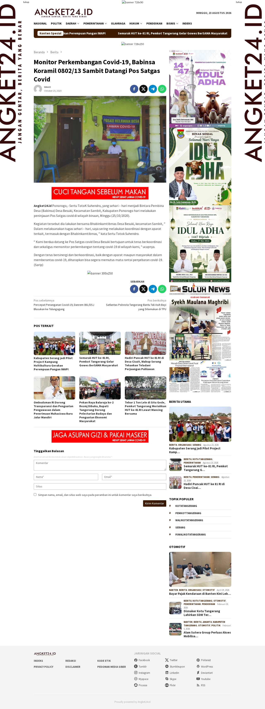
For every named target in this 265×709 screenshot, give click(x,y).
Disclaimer (72, 667)
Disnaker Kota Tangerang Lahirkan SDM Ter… (202, 613)
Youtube (205, 679)
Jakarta (207, 621)
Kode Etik (104, 661)
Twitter (173, 660)
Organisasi (185, 444)
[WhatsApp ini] (162, 89)
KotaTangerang (186, 506)
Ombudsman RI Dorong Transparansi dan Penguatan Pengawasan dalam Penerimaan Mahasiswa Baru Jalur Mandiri (53, 410)
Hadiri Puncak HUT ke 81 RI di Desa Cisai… (204, 486)
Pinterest (206, 660)
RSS (203, 685)
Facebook (144, 660)
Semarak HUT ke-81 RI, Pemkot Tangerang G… (206, 468)
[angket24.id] (66, 13)
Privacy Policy (43, 667)
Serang (197, 444)
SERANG (180, 527)
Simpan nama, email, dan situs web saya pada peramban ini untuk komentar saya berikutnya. (95, 495)
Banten (173, 590)
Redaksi (70, 661)
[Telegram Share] (153, 89)
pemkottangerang (188, 513)
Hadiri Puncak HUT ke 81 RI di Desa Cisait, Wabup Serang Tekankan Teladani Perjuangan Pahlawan (144, 363)
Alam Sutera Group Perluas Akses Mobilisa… (207, 634)
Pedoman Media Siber (111, 667)
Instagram (144, 673)
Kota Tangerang (202, 459)
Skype (173, 679)
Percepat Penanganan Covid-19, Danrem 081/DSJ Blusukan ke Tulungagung (64, 305)
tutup (26, 2)
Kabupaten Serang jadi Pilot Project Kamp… (194, 450)
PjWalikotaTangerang (190, 534)
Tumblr (143, 666)
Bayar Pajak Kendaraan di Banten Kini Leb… (200, 594)
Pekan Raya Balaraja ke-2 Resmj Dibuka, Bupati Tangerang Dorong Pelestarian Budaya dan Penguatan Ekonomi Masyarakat (96, 412)
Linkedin (174, 673)
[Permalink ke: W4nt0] (38, 88)
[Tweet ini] (143, 89)
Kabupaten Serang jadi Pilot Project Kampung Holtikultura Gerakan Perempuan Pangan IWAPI (53, 363)
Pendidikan (208, 604)
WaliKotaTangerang (189, 520)
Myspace (143, 679)
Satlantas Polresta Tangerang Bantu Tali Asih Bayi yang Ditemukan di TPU (136, 305)
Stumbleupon (177, 666)
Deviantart (207, 673)
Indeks (38, 661)
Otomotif (208, 590)
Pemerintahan (192, 462)
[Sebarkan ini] (134, 89)
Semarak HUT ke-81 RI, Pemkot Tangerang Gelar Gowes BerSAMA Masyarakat (135, 33)
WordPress (207, 666)
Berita (173, 444)
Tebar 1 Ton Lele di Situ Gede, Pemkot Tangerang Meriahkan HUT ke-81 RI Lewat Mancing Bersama (145, 408)
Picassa (143, 685)
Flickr (173, 685)
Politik (215, 625)
